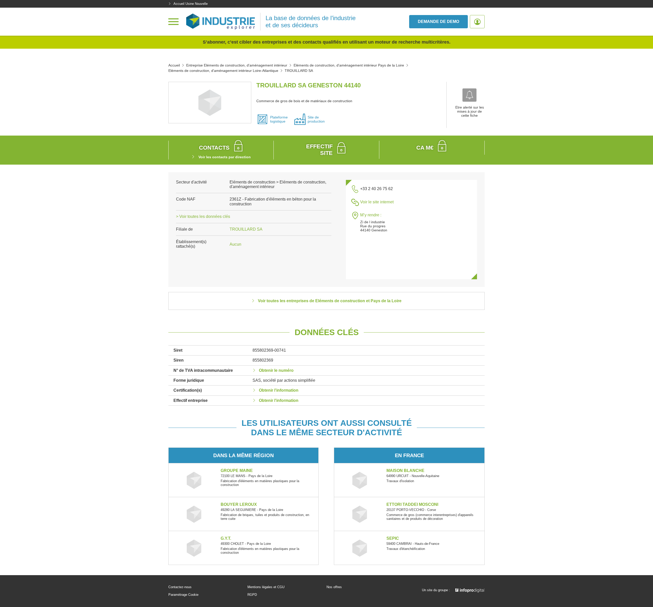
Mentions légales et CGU (265, 587)
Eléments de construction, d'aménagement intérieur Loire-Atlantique (223, 71)
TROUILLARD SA (246, 229)
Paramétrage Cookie (183, 595)
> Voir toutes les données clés (203, 216)
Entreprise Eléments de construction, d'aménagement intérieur (236, 65)
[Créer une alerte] (469, 95)
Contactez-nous (180, 587)
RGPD (252, 595)
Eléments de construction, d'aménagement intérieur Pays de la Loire (349, 65)
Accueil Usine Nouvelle (190, 4)
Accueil (174, 65)
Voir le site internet (377, 202)
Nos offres (334, 587)
